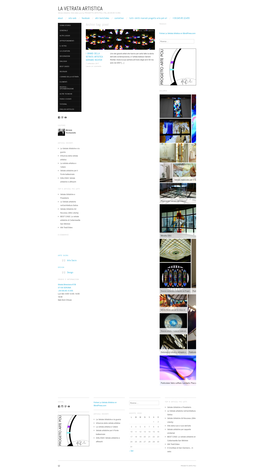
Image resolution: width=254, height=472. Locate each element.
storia (140, 30)
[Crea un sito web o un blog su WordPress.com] (59, 466)
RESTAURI (63, 72)
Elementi (63, 82)
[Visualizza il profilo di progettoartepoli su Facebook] (59, 117)
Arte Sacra (63, 255)
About (60, 18)
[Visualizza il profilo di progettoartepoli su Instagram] (62, 406)
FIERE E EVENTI (65, 99)
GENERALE (64, 30)
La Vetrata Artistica (80, 8)
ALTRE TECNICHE (66, 94)
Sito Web (72, 18)
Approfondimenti (67, 41)
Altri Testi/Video (102, 18)
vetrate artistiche (148, 30)
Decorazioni (65, 56)
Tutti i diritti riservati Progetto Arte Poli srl (148, 18)
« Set (131, 450)
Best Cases (64, 66)
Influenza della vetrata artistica (108, 423)
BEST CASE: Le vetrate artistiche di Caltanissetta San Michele (70, 220)
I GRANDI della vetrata (69, 77)
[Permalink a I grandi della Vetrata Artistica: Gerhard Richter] (120, 40)
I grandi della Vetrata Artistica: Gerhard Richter (94, 57)
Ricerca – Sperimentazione (67, 88)
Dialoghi (63, 61)
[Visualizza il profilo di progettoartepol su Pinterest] (62, 117)
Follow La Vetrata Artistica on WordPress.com (177, 33)
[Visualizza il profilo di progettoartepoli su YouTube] (65, 117)
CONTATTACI (119, 18)
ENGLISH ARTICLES (67, 109)
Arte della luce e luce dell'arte (179, 425)
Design (61, 267)
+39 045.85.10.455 (65, 290)
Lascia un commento (93, 66)
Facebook (86, 18)
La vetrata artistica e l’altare (107, 426)
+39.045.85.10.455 (181, 18)
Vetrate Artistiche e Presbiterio (179, 407)
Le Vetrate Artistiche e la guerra (108, 419)
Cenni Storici (65, 25)
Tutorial (63, 104)
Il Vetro (63, 46)
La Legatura (65, 51)
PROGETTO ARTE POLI (188, 466)
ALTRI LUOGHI (65, 36)
